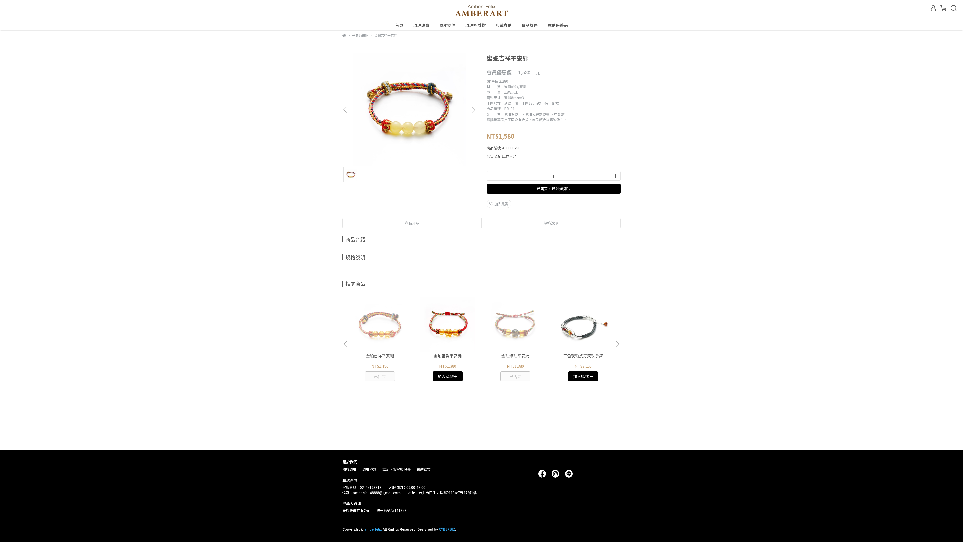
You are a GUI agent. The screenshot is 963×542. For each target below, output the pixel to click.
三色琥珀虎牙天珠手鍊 (583, 355)
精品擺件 (530, 25)
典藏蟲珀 (504, 25)
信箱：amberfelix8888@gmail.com (371, 492)
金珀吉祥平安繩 (380, 355)
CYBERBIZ (447, 529)
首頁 (399, 25)
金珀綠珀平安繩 (515, 355)
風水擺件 (447, 25)
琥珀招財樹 (475, 25)
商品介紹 (412, 223)
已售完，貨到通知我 (554, 188)
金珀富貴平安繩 (448, 355)
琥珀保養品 (558, 25)
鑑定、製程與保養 (396, 469)
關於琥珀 (349, 469)
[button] (473, 110)
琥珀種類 (369, 469)
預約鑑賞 (424, 469)
